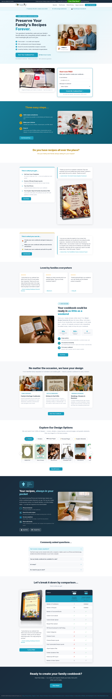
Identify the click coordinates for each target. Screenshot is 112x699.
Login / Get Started (90, 5)
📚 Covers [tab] (29, 438)
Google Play (37, 529)
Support (34, 695)
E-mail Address (63, 77)
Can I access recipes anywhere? (39, 549)
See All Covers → (56, 469)
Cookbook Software (69, 695)
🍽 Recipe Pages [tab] (51, 438)
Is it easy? (33, 564)
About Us (55, 5)
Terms (37, 695)
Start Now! (26, 198)
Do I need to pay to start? (37, 569)
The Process (62, 5)
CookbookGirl (77, 695)
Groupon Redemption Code (57, 695)
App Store (25, 529)
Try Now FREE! (31, 649)
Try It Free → (63, 354)
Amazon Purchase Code (45, 695)
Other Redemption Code (102, 695)
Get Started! (26, 253)
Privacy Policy (28, 695)
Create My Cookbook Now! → (75, 91)
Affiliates (83, 695)
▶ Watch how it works (45, 54)
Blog (23, 695)
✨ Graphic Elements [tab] (80, 438)
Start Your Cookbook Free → (26, 55)
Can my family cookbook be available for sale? (43, 559)
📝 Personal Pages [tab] (65, 438)
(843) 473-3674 (9, 1)
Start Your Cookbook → (56, 413)
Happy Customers (79, 5)
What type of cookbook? (65, 83)
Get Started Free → (26, 138)
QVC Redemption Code (91, 695)
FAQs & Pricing (70, 5)
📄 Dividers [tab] (39, 438)
